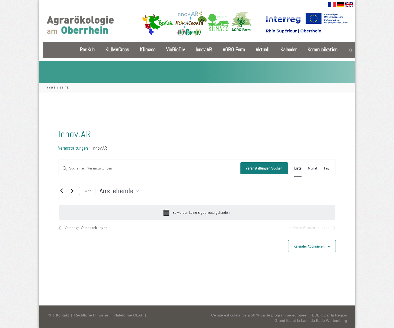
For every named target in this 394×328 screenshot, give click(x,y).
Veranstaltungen (73, 148)
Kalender (288, 49)
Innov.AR (204, 49)
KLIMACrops (117, 49)
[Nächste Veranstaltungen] (72, 191)
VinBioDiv (175, 49)
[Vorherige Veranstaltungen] (61, 191)
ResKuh (87, 49)
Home (51, 87)
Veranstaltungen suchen (264, 168)
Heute (87, 191)
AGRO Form (234, 49)
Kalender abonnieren (309, 246)
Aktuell (263, 49)
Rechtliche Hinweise (91, 315)
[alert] (197, 212)
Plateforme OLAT (128, 315)
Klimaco (147, 49)
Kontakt (62, 315)
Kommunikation (322, 49)
